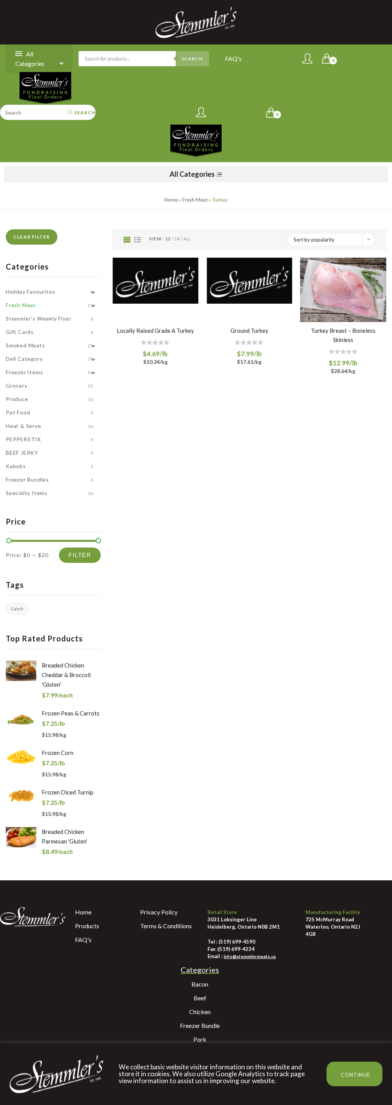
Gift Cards (20, 332)
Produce (17, 399)
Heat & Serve (23, 426)
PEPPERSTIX (23, 439)
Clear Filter (31, 237)
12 (167, 239)
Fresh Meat (194, 200)
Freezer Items (24, 372)
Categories (200, 969)
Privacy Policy (159, 912)
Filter (80, 555)
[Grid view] (127, 239)
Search (192, 58)
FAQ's (233, 58)
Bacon (199, 984)
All (187, 239)
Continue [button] (355, 1075)
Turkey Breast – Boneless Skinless (343, 335)
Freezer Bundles (27, 479)
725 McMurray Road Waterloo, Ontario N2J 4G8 (332, 926)
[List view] (137, 239)
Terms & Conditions (166, 925)
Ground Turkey (249, 330)
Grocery (17, 385)
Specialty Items (26, 493)
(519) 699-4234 (236, 949)
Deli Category (24, 358)
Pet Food (18, 412)
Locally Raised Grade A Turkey (155, 330)
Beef (200, 997)
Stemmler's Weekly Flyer (38, 318)
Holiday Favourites (30, 291)
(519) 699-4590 (236, 942)
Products (87, 925)
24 (177, 239)
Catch (17, 609)
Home (171, 200)
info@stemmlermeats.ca (250, 956)
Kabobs (16, 466)
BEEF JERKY (22, 452)
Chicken (200, 1011)
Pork (199, 1039)
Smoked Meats (25, 345)
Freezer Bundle (200, 1025)
